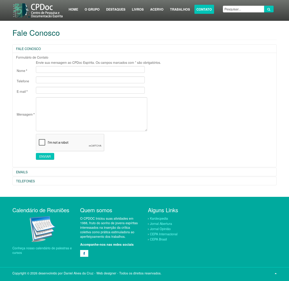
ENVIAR (45, 156)
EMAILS (22, 172)
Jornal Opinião (160, 228)
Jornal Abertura (161, 223)
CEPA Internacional (163, 234)
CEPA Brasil (158, 239)
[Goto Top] (276, 273)
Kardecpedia (159, 218)
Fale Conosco (36, 32)
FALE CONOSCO (28, 48)
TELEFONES (25, 181)
